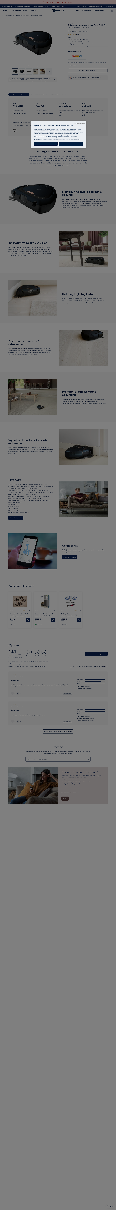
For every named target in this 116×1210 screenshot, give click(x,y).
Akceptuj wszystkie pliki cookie (70, 144)
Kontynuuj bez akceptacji (79, 123)
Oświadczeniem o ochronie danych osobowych (68, 139)
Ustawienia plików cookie (45, 144)
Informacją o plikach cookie (49, 139)
